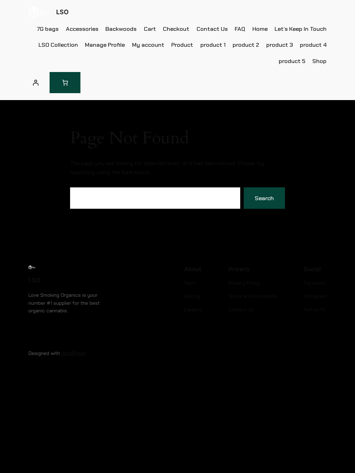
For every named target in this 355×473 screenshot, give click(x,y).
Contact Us (212, 29)
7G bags (48, 29)
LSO (62, 12)
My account (148, 44)
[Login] (35, 82)
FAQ (240, 29)
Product (182, 44)
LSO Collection (58, 44)
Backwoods (121, 29)
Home (260, 29)
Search (264, 198)
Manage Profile (105, 44)
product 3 (279, 44)
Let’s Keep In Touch (301, 29)
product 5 (292, 61)
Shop (319, 61)
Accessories (82, 29)
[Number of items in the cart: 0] (65, 82)
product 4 (313, 44)
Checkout (176, 29)
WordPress (73, 353)
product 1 (213, 44)
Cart (150, 29)
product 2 (246, 44)
